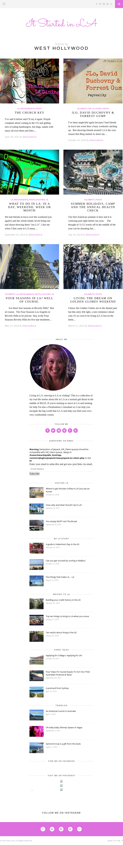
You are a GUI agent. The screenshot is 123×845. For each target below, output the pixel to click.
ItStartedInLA (29, 137)
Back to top (114, 841)
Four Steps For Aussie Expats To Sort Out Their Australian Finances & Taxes (68, 673)
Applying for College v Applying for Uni (64, 655)
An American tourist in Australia (61, 711)
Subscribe (34, 474)
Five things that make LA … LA (60, 577)
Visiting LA (42, 199)
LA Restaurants (26, 108)
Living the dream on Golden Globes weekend (93, 300)
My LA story (95, 108)
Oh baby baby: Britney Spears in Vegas (64, 727)
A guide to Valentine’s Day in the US (62, 544)
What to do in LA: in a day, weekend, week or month (29, 207)
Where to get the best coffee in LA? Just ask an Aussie (68, 490)
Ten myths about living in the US (61, 632)
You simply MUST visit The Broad (61, 521)
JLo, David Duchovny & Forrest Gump (93, 114)
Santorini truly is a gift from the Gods (63, 743)
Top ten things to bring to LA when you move (67, 616)
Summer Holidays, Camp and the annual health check (93, 207)
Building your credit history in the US (63, 599)
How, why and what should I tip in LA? (64, 505)
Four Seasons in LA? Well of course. (29, 300)
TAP (32, 790)
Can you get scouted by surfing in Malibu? (66, 560)
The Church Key (29, 112)
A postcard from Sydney (57, 688)
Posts (39, 108)
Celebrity (82, 108)
